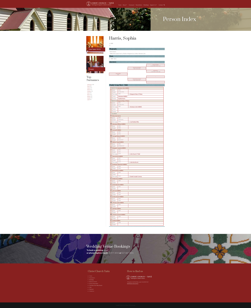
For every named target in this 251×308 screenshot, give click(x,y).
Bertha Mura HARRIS (117, 170)
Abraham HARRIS (122, 96)
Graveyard (131, 5)
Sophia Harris (121, 98)
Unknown (89, 84)
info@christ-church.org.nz (132, 283)
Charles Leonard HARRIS (118, 214)
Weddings (146, 5)
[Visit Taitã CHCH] (95, 53)
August (88, 96)
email (105, 250)
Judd (88, 99)
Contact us (91, 291)
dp (132, 305)
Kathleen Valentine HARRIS (119, 164)
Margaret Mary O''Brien (123, 101)
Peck (88, 86)
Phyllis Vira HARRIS (117, 178)
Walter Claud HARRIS (118, 142)
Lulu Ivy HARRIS (116, 190)
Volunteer (91, 289)
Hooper (89, 91)
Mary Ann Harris (116, 116)
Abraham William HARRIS (118, 124)
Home (119, 5)
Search (164, 5)
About (124, 5)
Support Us (153, 5)
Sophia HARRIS (116, 220)
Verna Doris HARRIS (117, 156)
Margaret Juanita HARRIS (119, 148)
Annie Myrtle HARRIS (118, 184)
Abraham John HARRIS (123, 88)
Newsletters (139, 5)
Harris (88, 87)
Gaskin (88, 97)
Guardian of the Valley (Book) (95, 285)
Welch (88, 89)
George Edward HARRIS (118, 136)
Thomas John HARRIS (118, 202)
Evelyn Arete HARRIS (117, 196)
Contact (161, 5)
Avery (88, 94)
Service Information (93, 283)
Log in (134, 305)
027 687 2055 (128, 253)
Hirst (88, 92)
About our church (93, 281)
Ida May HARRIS (116, 208)
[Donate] (95, 72)
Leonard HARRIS (116, 130)
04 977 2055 (113, 253)
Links (90, 287)
